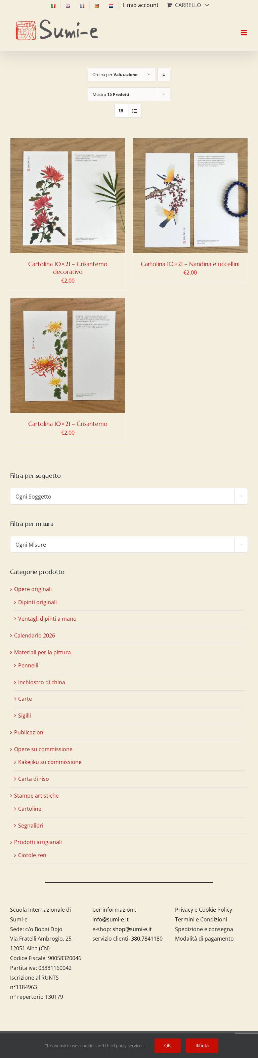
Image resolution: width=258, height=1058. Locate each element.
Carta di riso (33, 778)
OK (167, 1046)
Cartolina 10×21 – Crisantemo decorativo (68, 268)
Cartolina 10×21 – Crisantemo (68, 424)
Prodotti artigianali (38, 842)
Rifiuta (202, 1046)
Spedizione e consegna (204, 929)
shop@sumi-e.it (132, 929)
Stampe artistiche (36, 795)
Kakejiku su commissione (50, 762)
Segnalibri (30, 825)
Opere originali (33, 589)
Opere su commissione (43, 749)
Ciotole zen (32, 855)
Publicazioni (29, 732)
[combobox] (129, 496)
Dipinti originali (37, 602)
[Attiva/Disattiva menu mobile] (244, 26)
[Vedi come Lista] (134, 110)
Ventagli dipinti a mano (47, 618)
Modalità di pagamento (204, 938)
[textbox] (129, 496)
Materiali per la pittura (42, 652)
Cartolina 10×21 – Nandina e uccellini (190, 264)
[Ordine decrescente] (163, 74)
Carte (25, 698)
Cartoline (29, 808)
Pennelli (28, 665)
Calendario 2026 (34, 635)
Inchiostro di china (41, 682)
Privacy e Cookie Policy (203, 909)
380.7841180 (147, 938)
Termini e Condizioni (201, 919)
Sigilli (24, 715)
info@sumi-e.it (110, 919)
